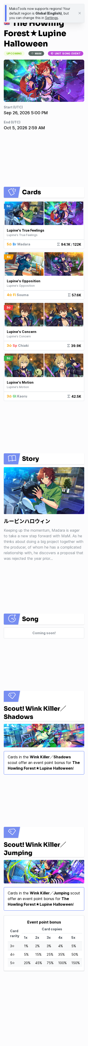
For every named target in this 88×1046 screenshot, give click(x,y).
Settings (51, 18)
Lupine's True (25, 230)
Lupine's (23, 281)
